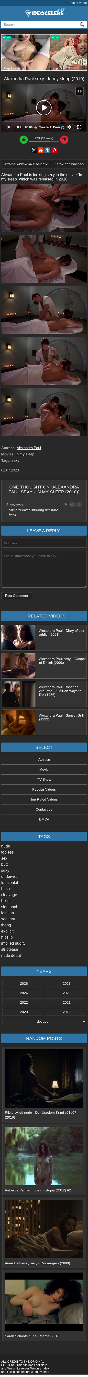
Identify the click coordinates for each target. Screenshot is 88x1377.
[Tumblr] (47, 150)
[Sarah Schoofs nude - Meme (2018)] (44, 1330)
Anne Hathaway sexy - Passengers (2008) (37, 1263)
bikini (6, 901)
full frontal (9, 883)
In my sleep (25, 454)
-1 (78, 504)
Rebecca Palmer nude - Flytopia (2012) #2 (38, 1190)
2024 (24, 993)
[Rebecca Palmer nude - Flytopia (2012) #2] (44, 1184)
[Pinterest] (54, 150)
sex (4, 858)
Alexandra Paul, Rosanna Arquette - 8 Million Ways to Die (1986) (60, 691)
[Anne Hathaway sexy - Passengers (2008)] (44, 1257)
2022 (24, 1002)
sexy (5, 870)
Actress (44, 759)
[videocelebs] (44, 16)
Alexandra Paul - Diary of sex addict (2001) (61, 632)
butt (4, 864)
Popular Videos (44, 789)
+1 (72, 504)
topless (7, 852)
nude (5, 846)
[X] (34, 150)
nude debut (11, 955)
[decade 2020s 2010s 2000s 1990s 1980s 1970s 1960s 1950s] (44, 1021)
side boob (9, 907)
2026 (24, 983)
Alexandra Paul (29, 448)
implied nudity (13, 943)
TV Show (44, 779)
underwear (10, 876)
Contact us (44, 809)
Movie (44, 769)
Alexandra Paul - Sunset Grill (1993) (61, 717)
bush (5, 889)
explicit (7, 931)
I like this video (24, 140)
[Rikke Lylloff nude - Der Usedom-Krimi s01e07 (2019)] (44, 1106)
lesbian (7, 913)
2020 (24, 1012)
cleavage (9, 895)
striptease (9, 949)
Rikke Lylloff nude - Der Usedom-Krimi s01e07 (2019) (40, 1115)
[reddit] (41, 150)
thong (6, 925)
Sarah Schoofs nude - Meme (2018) (33, 1336)
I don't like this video (64, 140)
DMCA (44, 819)
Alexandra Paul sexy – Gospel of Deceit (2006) (62, 661)
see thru (8, 919)
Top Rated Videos (44, 799)
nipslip (7, 937)
